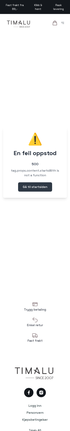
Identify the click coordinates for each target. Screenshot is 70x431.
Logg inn (35, 406)
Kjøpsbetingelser (35, 420)
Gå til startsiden (35, 187)
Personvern (35, 413)
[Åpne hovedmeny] (63, 23)
